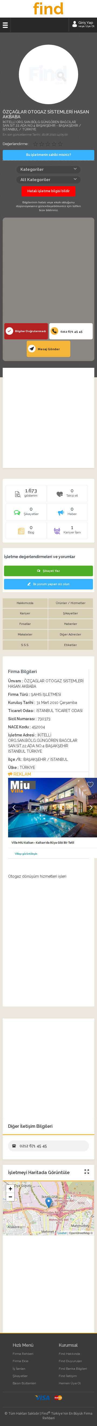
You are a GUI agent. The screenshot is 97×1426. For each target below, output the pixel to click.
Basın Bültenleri (24, 1383)
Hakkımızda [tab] (25, 603)
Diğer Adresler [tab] (70, 634)
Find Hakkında (69, 1354)
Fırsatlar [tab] (25, 624)
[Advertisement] (48, 271)
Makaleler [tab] (25, 634)
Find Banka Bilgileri (73, 1369)
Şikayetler (20, 1376)
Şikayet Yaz (51, 571)
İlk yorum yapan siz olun (51, 584)
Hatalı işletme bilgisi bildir (48, 191)
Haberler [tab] (70, 624)
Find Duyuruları (70, 1361)
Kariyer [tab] (25, 613)
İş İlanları (19, 1369)
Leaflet (62, 1233)
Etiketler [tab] (70, 645)
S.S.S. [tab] (25, 645)
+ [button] (10, 1188)
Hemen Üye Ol (70, 1383)
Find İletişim (68, 1376)
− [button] (10, 1197)
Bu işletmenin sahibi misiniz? (48, 155)
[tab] (26, 514)
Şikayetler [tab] (70, 613)
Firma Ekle (20, 1361)
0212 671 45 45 (71, 331)
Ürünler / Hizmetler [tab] (70, 603)
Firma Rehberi (23, 1354)
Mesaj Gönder (48, 349)
